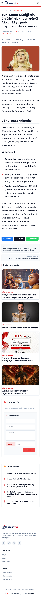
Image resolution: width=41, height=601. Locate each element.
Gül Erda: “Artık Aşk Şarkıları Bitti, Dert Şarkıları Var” (21, 502)
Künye (4, 555)
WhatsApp (33, 238)
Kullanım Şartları (7, 576)
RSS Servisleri (6, 562)
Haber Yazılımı (14, 593)
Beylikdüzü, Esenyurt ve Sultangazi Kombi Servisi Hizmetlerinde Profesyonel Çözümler (22, 494)
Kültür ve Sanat (18, 10)
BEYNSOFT (32, 593)
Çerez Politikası (7, 579)
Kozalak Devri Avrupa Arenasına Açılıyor (21, 473)
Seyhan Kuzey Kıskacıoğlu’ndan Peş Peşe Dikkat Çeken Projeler (20, 486)
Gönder (29, 450)
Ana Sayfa (5, 10)
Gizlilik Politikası (7, 573)
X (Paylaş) (20, 238)
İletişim (4, 558)
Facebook (8, 238)
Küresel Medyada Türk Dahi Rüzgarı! (20, 479)
